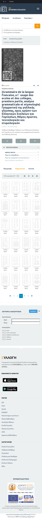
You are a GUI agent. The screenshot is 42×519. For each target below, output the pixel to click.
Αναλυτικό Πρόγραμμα (9, 460)
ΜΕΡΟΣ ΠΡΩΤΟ (10, 152)
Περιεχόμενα (12, 147)
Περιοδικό (5, 453)
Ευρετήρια (28, 18)
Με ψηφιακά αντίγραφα (12, 32)
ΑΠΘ (3, 432)
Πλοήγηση (5, 18)
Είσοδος (11, 1)
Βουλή (4, 409)
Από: (5, 320)
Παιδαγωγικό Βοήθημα (9, 456)
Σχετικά (31, 169)
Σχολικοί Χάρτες (7, 463)
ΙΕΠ (3, 402)
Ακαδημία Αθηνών (8, 422)
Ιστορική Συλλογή (17, 9)
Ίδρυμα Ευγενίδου (8, 429)
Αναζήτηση (17, 18)
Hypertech (30, 517)
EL (4, 1)
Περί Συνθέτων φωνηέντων (14, 160)
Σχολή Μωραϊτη (7, 425)
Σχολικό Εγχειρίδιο (15, 39)
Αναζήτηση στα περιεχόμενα (13, 30)
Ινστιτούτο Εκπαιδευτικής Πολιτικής (18, 514)
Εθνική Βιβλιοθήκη (8, 419)
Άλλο (3, 466)
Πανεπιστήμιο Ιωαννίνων (10, 416)
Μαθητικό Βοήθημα (8, 450)
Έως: (5, 323)
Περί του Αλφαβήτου (12, 155)
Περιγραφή (7, 169)
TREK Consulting (21, 517)
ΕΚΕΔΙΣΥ (4, 412)
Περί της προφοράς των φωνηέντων (17, 158)
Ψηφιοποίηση (20, 169)
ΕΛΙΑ (5, 39)
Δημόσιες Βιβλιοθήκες (9, 435)
